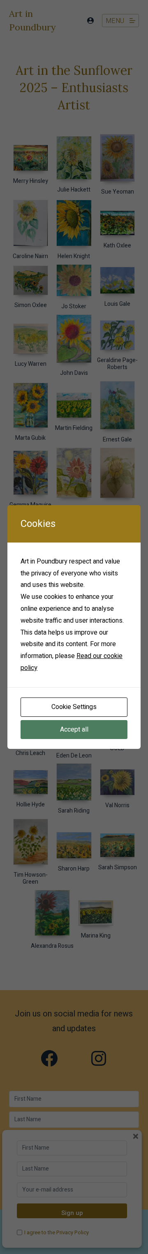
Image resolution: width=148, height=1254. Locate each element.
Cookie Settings (74, 707)
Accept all (74, 729)
